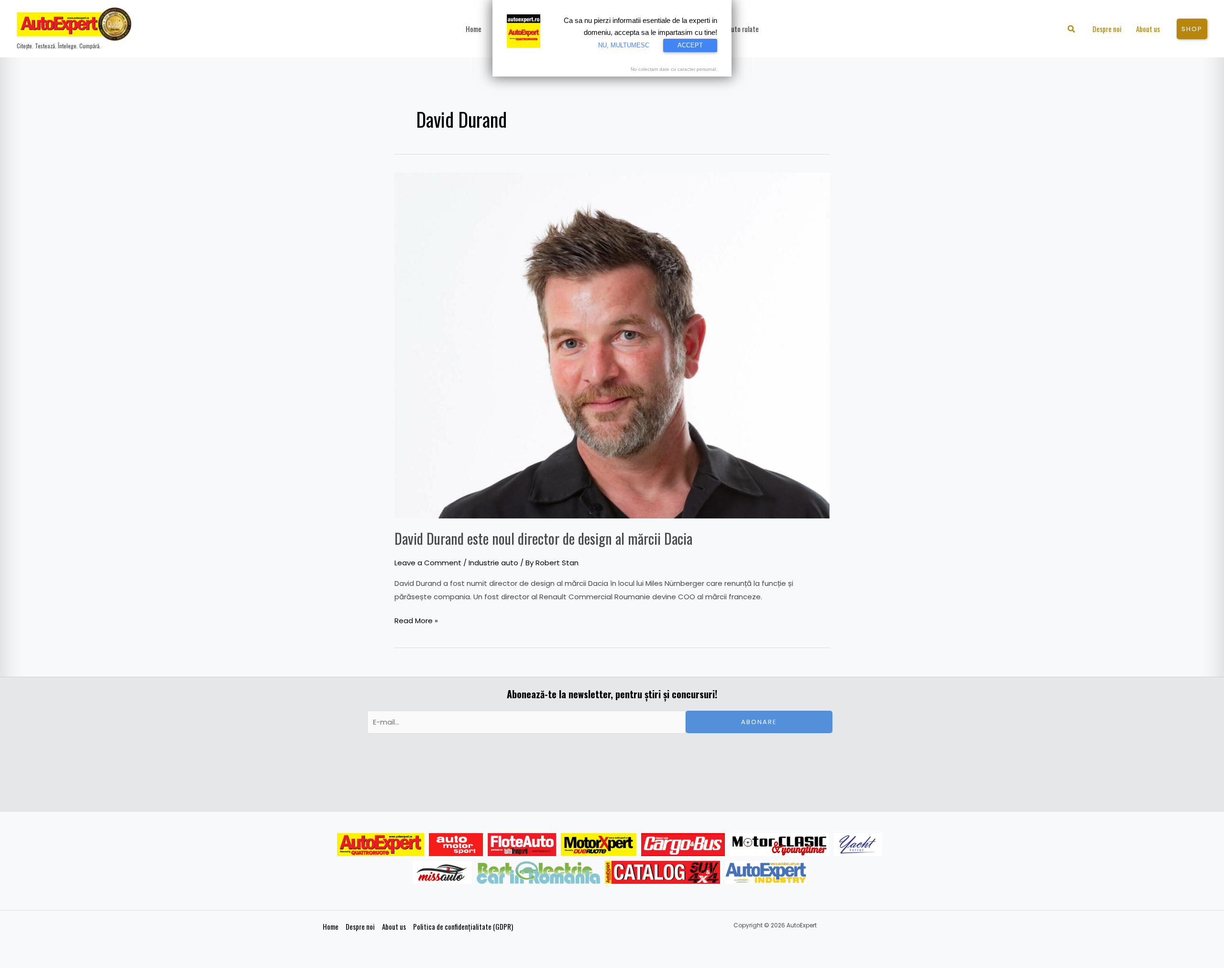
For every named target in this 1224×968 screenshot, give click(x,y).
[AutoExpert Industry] (766, 872)
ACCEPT (690, 45)
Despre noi (360, 926)
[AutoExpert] (380, 844)
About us (394, 926)
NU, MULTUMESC (623, 45)
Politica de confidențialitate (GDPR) (463, 926)
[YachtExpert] (858, 844)
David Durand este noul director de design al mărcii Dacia (543, 538)
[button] (1072, 29)
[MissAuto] (442, 872)
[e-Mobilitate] (538, 872)
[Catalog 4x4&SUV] (662, 872)
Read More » (416, 620)
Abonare (759, 721)
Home (331, 926)
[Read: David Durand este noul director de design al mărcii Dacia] (612, 345)
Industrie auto (493, 563)
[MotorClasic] (779, 844)
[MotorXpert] (598, 844)
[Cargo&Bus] (683, 844)
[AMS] (456, 844)
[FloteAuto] (522, 844)
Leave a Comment (427, 563)
